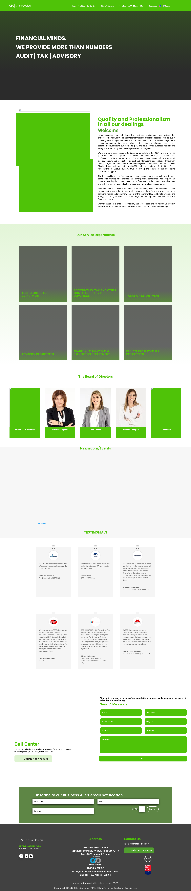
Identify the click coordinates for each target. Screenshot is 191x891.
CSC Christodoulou (80, 888)
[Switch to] (160, 6)
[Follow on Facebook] (21, 856)
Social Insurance (55, 469)
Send (141, 758)
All (48, 469)
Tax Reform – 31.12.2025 (49, 465)
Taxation (65, 469)
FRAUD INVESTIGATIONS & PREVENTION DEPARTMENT (92, 352)
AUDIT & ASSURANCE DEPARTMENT (35, 294)
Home (74, 6)
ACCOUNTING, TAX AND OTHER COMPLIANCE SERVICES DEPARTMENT (95, 293)
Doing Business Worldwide (128, 6)
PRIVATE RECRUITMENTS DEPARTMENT (142, 352)
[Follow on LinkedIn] (31, 856)
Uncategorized (78, 469)
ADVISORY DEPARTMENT (37, 354)
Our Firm (81, 6)
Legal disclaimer (103, 883)
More (142, 6)
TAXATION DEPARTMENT (142, 296)
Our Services (91, 6)
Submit (152, 809)
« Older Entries (41, 523)
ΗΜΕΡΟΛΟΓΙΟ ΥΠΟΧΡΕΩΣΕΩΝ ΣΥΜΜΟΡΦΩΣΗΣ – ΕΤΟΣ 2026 (65, 486)
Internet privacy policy (83, 883)
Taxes (70, 469)
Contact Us (153, 6)
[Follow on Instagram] (26, 856)
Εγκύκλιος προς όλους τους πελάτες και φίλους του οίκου (65, 508)
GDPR (115, 883)
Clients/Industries (107, 6)
